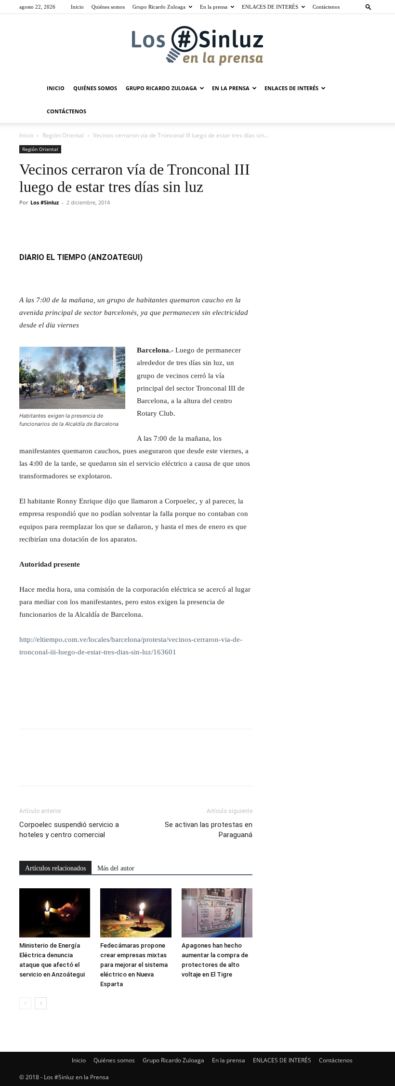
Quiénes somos (108, 7)
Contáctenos (326, 7)
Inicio (77, 7)
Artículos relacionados (55, 868)
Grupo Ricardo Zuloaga (158, 7)
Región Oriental (63, 135)
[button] (368, 6)
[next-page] (41, 1003)
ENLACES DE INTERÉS (270, 7)
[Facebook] (29, 224)
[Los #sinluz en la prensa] (197, 46)
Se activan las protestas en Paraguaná (208, 829)
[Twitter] (51, 224)
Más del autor (115, 868)
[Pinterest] (73, 224)
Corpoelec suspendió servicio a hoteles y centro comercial (69, 829)
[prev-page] (25, 1003)
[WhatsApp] (95, 224)
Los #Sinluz (44, 202)
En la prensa (213, 7)
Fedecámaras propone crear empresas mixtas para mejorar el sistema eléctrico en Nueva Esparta (134, 965)
